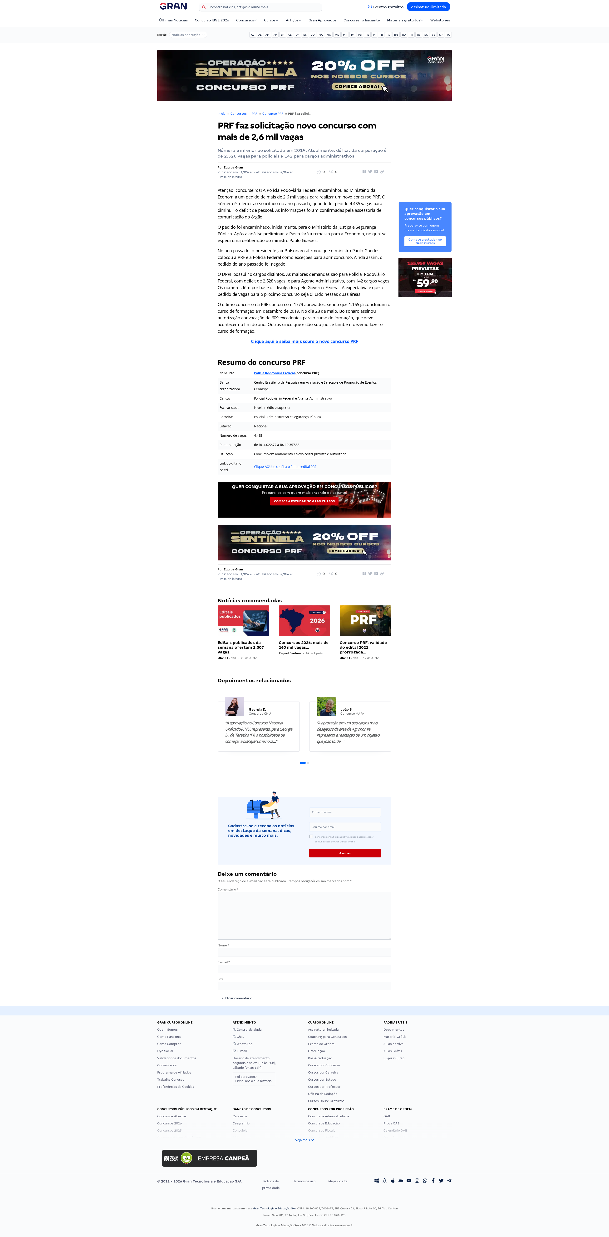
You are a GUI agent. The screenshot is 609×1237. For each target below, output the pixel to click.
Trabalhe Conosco (170, 1079)
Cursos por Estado (322, 1079)
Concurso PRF (272, 113)
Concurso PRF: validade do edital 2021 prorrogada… (363, 647)
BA (282, 34)
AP (275, 34)
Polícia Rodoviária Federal (275, 373)
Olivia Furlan (227, 658)
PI (374, 34)
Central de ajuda (249, 1029)
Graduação (316, 1051)
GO (312, 34)
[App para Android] (400, 1181)
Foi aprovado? (254, 1079)
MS (337, 34)
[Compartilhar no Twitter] (369, 171)
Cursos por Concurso (324, 1065)
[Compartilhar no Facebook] (363, 171)
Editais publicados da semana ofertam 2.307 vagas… (241, 647)
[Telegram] (449, 1181)
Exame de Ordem (321, 1044)
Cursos (269, 20)
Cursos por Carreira (323, 1072)
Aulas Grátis (392, 1051)
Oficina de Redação (322, 1094)
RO (404, 34)
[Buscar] (204, 8)
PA (352, 34)
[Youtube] (409, 1181)
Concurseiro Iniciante (362, 20)
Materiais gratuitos (403, 20)
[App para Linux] (384, 1181)
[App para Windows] (376, 1181)
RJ (388, 34)
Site (221, 979)
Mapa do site (338, 1181)
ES (305, 34)
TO (448, 34)
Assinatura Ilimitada (428, 7)
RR (411, 34)
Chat (240, 1037)
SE (433, 34)
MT (345, 34)
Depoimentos (393, 1029)
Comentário (228, 889)
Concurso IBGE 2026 (212, 20)
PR (381, 34)
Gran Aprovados (322, 20)
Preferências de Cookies (175, 1087)
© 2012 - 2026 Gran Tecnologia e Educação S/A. (199, 1181)
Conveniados (167, 1065)
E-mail (224, 962)
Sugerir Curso (393, 1058)
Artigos (292, 20)
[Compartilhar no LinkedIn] (375, 171)
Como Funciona (169, 1037)
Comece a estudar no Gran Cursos (304, 501)
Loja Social (165, 1051)
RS (418, 34)
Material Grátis (394, 1037)
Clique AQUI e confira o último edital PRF (285, 466)
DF (297, 34)
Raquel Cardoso (290, 653)
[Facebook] (433, 1181)
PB (360, 34)
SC (426, 34)
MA (321, 34)
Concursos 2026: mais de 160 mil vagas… (304, 645)
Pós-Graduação (320, 1058)
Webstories (440, 20)
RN (396, 34)
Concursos (245, 20)
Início (222, 113)
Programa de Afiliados (174, 1072)
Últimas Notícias (173, 20)
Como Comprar (169, 1044)
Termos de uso (304, 1181)
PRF (254, 113)
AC (252, 34)
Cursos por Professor (324, 1087)
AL (259, 34)
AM (267, 34)
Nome (223, 945)
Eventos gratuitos (388, 7)
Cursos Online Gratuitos (326, 1101)
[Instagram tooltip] (417, 1181)
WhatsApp (244, 1044)
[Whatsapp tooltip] (425, 1181)
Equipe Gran (233, 167)
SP (440, 34)
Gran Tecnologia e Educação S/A (274, 1208)
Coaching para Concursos (327, 1037)
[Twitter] (441, 1181)
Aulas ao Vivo (393, 1044)
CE (290, 34)
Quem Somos (167, 1029)
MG (329, 34)
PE (367, 34)
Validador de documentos (176, 1058)
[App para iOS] (392, 1181)
